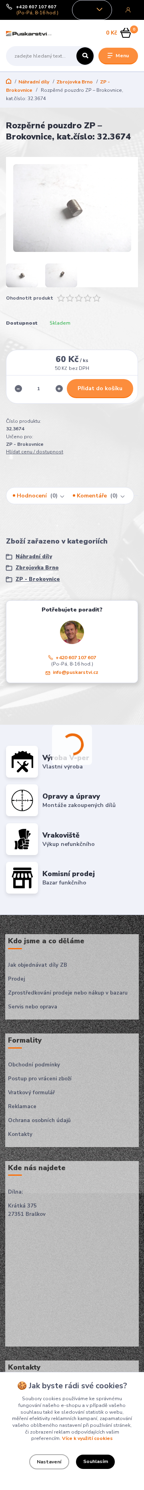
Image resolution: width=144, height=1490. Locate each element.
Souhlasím (95, 1461)
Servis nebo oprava (32, 1006)
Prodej (16, 979)
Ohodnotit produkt (29, 298)
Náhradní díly (33, 82)
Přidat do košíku (100, 388)
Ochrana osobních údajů (39, 1120)
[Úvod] (29, 33)
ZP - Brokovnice (38, 579)
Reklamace (22, 1106)
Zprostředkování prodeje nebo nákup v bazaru (68, 993)
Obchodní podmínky (34, 1064)
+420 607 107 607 (36, 7)
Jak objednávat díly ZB (37, 965)
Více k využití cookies (87, 1438)
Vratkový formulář (31, 1092)
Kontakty (20, 1134)
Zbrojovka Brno (74, 82)
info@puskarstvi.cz (75, 672)
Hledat (85, 56)
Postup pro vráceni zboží (40, 1078)
